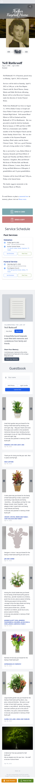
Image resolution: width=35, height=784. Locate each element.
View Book (9, 331)
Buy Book (18, 331)
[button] (17, 408)
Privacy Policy (12, 776)
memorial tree (23, 196)
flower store (22, 199)
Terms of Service (22, 776)
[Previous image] (4, 409)
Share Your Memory (12, 359)
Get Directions (10, 253)
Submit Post (17, 389)
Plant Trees (24, 253)
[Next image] (31, 409)
